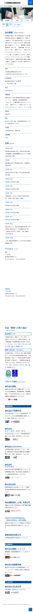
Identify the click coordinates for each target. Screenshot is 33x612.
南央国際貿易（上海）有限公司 (17, 502)
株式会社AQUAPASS (13, 447)
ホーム (5, 6)
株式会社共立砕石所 (13, 587)
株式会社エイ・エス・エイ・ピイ (15, 430)
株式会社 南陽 (9, 121)
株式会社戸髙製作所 (13, 411)
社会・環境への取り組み (7, 25)
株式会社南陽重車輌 (13, 565)
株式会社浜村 (10, 484)
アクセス (27, 20)
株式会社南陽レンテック (15, 549)
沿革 (17, 20)
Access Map (10, 83)
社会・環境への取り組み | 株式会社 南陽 (16, 365)
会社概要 (7, 20)
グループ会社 (17, 24)
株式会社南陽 (10, 386)
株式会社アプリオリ (9, 466)
